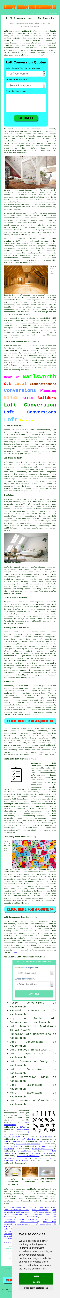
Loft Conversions (42, 1212)
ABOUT (38, 13)
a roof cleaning (26, 1139)
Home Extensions (24, 1224)
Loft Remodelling (29, 1222)
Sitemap (6, 1268)
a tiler (21, 1127)
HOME (32, 13)
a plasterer (46, 1137)
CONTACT (44, 13)
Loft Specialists (29, 1217)
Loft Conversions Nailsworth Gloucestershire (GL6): (30, 31)
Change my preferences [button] (36, 1288)
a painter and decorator (28, 1144)
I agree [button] (36, 1276)
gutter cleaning (12, 1137)
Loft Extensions (33, 1215)
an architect (46, 1141)
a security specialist (28, 1156)
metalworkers (23, 1129)
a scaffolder (24, 1151)
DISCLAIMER (53, 13)
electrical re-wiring (15, 1158)
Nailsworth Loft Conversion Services (24, 957)
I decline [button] (36, 1282)
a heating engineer (42, 1153)
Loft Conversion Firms (20, 1207)
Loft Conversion (23, 1212)
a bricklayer (11, 1146)
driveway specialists (42, 1149)
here (15, 952)
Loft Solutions (40, 1210)
